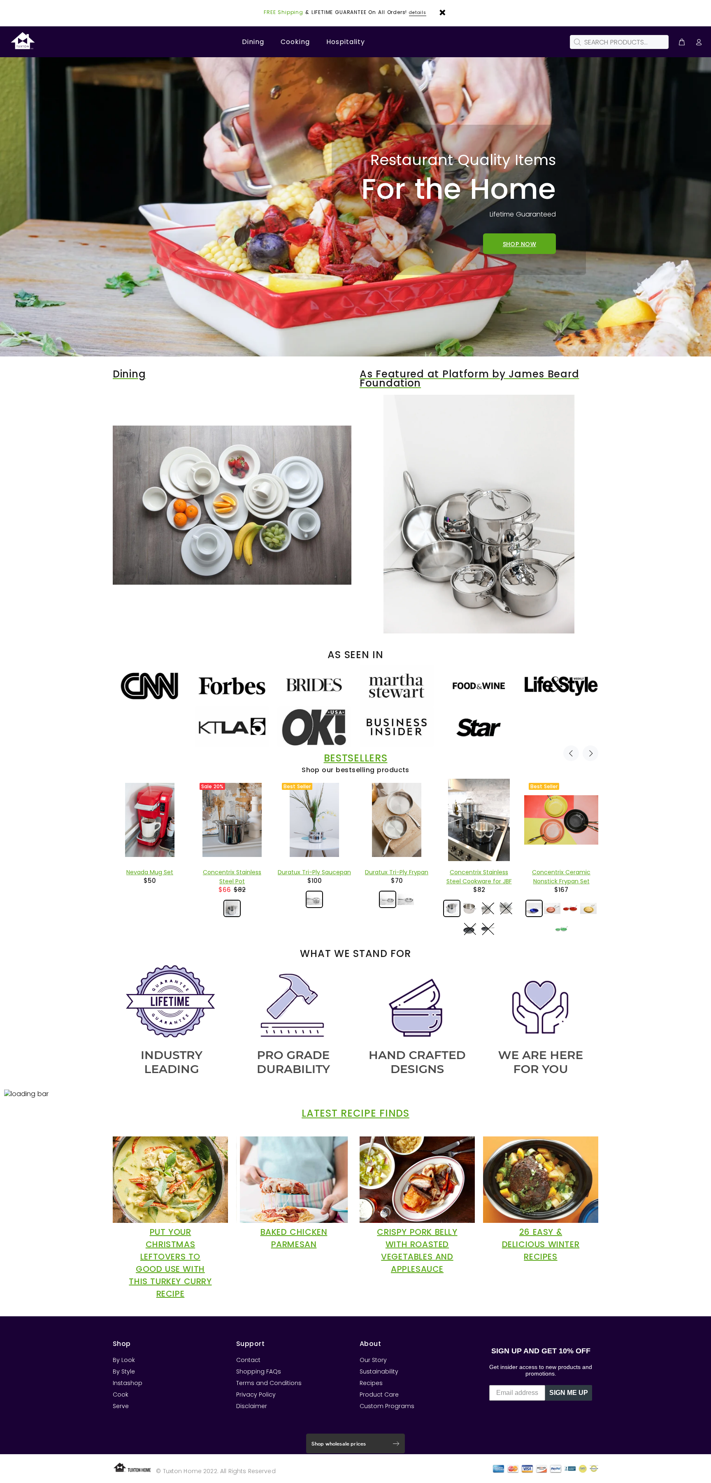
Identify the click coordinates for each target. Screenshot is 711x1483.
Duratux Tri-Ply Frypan (232, 872)
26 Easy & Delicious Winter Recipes (541, 1244)
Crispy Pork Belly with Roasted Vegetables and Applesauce (417, 1250)
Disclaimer (251, 1406)
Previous (571, 753)
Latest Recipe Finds (355, 1113)
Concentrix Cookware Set (479, 872)
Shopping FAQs (258, 1371)
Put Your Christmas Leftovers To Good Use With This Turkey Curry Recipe (170, 1262)
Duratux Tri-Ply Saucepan (149, 872)
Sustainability (379, 1371)
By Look (124, 1360)
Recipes (371, 1383)
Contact (248, 1360)
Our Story (373, 1360)
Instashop (127, 1383)
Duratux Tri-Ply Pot (561, 872)
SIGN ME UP (568, 1392)
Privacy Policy (256, 1394)
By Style (124, 1371)
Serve (121, 1406)
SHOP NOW (519, 244)
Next (590, 753)
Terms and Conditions (269, 1383)
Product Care (379, 1394)
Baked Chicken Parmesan (294, 1238)
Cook (120, 1394)
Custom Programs (387, 1406)
